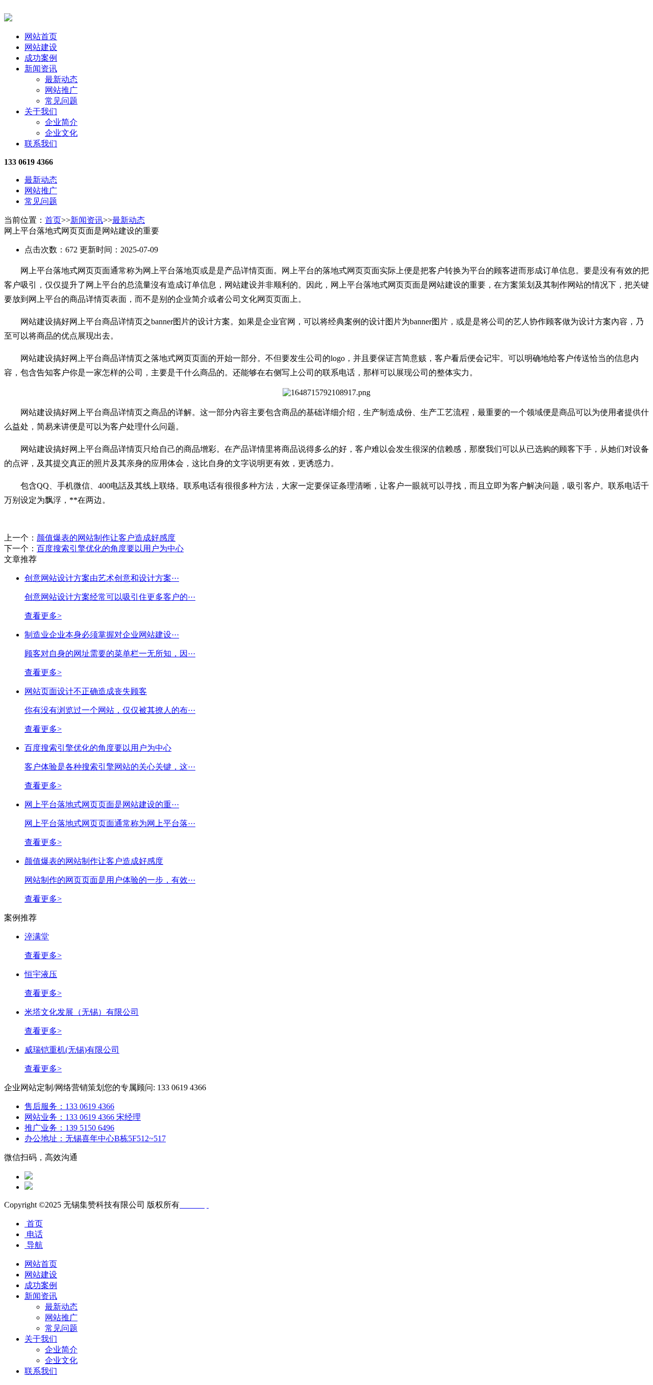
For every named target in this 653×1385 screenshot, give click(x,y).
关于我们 (40, 111)
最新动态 (61, 79)
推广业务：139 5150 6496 (69, 1127)
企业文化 (61, 133)
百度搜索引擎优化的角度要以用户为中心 (110, 548)
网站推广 (61, 90)
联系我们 (40, 143)
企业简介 (61, 122)
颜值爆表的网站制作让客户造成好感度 (106, 537)
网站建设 (40, 47)
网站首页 (40, 36)
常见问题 (61, 100)
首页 (53, 220)
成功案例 (40, 58)
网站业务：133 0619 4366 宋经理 (82, 1117)
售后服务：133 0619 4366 (69, 1106)
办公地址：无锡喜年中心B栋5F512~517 (95, 1138)
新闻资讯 (40, 68)
